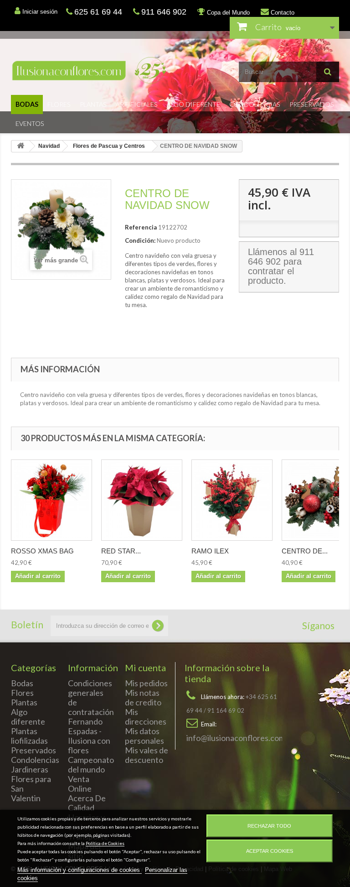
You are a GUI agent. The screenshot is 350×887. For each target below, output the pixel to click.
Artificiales (137, 104)
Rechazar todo (269, 826)
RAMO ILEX (210, 551)
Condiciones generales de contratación (91, 697)
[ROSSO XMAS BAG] (51, 500)
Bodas (26, 104)
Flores (59, 104)
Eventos (29, 123)
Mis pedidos (146, 683)
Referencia (141, 227)
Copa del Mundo (227, 12)
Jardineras (29, 769)
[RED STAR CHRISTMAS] (141, 500)
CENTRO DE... (305, 551)
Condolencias (254, 104)
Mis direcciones (145, 716)
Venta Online (80, 783)
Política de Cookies (105, 843)
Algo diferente (193, 104)
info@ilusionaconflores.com (235, 738)
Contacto (281, 12)
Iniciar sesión (39, 11)
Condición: (140, 240)
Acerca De (87, 798)
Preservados (311, 104)
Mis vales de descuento (146, 755)
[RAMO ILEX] (232, 500)
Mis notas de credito (143, 697)
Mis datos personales (144, 736)
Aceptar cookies (269, 851)
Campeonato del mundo (91, 764)
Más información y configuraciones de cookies (79, 869)
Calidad (81, 808)
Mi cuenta (145, 667)
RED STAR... (121, 551)
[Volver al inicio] (20, 146)
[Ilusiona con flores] (89, 70)
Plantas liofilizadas (29, 736)
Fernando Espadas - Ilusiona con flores (89, 735)
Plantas (93, 104)
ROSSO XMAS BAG (42, 551)
